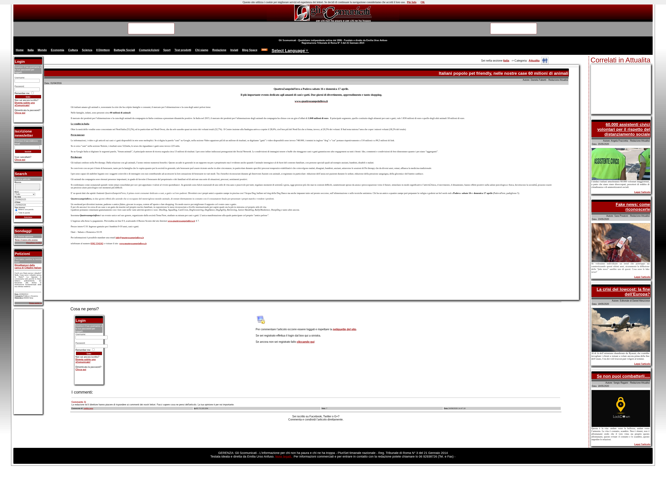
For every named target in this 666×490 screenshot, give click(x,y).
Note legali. (284, 456)
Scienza (87, 50)
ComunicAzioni (149, 50)
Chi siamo (201, 50)
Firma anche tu (35, 303)
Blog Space (249, 50)
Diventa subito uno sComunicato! (85, 360)
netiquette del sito (344, 329)
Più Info (411, 2)
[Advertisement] (311, 275)
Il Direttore (103, 50)
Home (20, 50)
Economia (57, 50)
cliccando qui (305, 341)
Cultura (73, 50)
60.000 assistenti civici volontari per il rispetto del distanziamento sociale (623, 129)
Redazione (219, 50)
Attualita (534, 60)
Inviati (234, 50)
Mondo (42, 50)
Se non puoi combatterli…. (623, 376)
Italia (31, 50)
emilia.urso (88, 408)
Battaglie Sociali (124, 50)
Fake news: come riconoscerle (633, 207)
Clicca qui (80, 369)
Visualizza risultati (34, 243)
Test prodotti (182, 50)
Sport (166, 50)
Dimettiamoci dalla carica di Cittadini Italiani (28, 266)
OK (423, 2)
